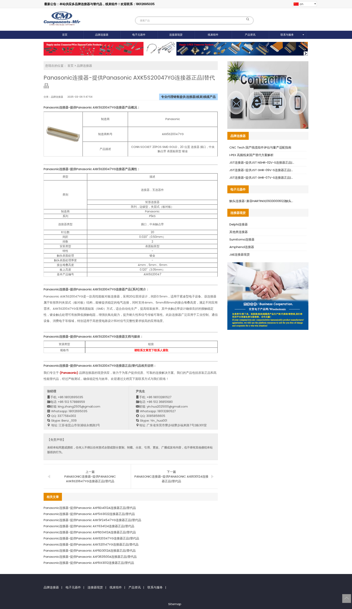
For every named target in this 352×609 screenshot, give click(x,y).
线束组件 (213, 35)
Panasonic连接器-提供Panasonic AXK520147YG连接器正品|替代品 (91, 544)
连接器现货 (176, 35)
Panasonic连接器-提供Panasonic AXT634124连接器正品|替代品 (89, 526)
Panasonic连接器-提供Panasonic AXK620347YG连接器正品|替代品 (91, 538)
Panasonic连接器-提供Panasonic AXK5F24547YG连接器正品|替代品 (92, 520)
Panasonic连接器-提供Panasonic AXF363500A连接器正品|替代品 (90, 556)
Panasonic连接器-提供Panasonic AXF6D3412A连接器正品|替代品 (90, 532)
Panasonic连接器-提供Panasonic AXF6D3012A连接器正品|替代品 (90, 550)
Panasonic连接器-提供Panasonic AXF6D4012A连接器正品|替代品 (90, 508)
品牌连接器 (101, 35)
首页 (64, 35)
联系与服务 (287, 35)
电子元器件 (138, 35)
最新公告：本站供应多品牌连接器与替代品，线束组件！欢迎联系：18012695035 (99, 4)
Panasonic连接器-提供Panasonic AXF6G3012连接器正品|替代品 (89, 563)
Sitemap (174, 604)
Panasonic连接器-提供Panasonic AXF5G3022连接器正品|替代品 (89, 514)
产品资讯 (250, 35)
